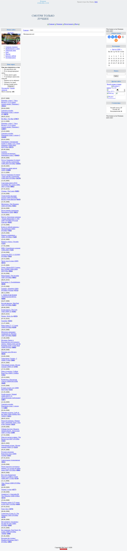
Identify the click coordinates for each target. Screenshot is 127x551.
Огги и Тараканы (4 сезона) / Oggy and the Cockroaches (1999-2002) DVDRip (10, 161)
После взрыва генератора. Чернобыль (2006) (10, 211)
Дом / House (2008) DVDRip (10, 483)
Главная (51, 24)
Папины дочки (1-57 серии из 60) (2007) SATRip (10, 503)
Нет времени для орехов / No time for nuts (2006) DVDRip (9, 523)
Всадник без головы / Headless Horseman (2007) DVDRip (9, 540)
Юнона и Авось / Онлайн (10, 242)
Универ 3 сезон (6, 489)
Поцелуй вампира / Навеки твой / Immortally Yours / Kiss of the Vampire (10, 422)
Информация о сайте (13, 49)
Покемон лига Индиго (9, 352)
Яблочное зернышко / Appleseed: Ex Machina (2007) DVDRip (8, 333)
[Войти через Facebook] (115, 36)
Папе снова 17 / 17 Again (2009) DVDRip (9, 326)
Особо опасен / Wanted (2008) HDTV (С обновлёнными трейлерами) (10, 396)
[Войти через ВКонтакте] (112, 36)
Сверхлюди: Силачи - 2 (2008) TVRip (9, 359)
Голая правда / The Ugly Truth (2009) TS (9, 310)
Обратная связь (11, 50)
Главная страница (12, 47)
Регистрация (68, 24)
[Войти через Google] (122, 36)
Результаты (5, 88)
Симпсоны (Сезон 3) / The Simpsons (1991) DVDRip (10, 514)
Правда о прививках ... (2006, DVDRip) (9, 236)
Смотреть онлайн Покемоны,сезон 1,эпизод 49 (10, 112)
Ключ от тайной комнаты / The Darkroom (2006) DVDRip (10, 228)
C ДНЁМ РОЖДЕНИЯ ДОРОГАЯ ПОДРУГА (9, 296)
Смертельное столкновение (10, 460)
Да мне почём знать (10, 84)
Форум (8, 54)
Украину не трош (10, 82)
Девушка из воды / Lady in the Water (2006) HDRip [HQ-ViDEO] (11, 414)
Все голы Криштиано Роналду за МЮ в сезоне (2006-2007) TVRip (9, 476)
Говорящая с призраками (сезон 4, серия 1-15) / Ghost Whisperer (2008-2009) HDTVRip (10, 144)
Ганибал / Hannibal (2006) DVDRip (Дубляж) (9, 289)
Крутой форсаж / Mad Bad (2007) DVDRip (10, 304)
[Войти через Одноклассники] (116, 40)
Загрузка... (11, 32)
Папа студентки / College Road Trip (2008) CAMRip (10, 372)
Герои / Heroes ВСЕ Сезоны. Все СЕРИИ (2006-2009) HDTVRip (10, 269)
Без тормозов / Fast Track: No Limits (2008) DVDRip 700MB (11, 531)
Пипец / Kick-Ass (7, 316)
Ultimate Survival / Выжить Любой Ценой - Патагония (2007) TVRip (10, 430)
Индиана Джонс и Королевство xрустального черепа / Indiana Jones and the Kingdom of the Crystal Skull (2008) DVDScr (11, 343)
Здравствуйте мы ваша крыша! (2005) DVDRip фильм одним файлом (9, 197)
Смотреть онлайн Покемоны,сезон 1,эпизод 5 (10, 134)
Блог (7, 52)
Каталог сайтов (11, 56)
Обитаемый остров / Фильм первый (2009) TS (10, 366)
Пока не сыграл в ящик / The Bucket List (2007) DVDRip (11, 438)
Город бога (5, 509)
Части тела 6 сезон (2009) (9, 261)
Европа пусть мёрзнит (11, 80)
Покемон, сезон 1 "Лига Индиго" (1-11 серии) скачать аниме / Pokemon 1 (10, 102)
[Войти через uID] (109, 36)
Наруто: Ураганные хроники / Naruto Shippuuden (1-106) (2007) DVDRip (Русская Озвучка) (11, 219)
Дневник (59, 24)
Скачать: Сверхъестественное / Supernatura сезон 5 (8, 153)
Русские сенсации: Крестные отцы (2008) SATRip (8, 453)
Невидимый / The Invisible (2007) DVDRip (10, 276)
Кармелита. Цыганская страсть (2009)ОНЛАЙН (9, 380)
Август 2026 (116, 49)
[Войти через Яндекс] (119, 36)
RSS (96, 2)
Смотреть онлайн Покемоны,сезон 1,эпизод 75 (10, 406)
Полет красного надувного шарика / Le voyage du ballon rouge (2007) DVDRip (10, 468)
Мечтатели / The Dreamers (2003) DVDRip (10, 205)
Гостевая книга (11, 57)
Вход (76, 24)
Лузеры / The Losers (8, 191)
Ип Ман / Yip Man (7, 119)
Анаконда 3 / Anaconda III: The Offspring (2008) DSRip (10, 495)
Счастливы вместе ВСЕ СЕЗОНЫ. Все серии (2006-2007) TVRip (10, 184)
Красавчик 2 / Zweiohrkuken (10, 282)
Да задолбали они (10, 69)
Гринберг (4, 321)
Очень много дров (10, 75)
